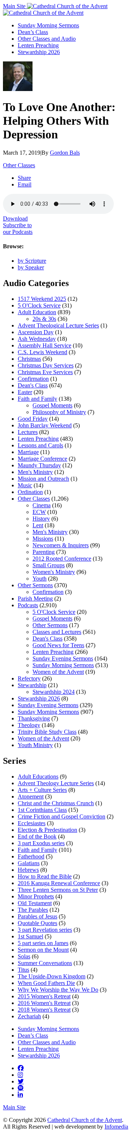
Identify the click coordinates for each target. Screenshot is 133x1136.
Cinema (42, 505)
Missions (43, 538)
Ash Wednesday (37, 339)
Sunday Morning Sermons (48, 25)
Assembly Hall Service (44, 345)
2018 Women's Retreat (44, 1009)
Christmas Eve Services (45, 372)
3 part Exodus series (41, 843)
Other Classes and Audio (47, 39)
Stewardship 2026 (39, 52)
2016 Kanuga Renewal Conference (59, 883)
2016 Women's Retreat (44, 1003)
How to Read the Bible (45, 876)
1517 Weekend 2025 (42, 299)
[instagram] (20, 1075)
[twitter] (21, 1081)
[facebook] (21, 1068)
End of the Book (37, 836)
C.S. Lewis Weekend (42, 352)
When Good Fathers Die (46, 983)
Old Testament (35, 903)
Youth (40, 578)
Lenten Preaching (38, 45)
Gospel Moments (52, 405)
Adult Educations (38, 776)
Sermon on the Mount (43, 950)
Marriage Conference (42, 459)
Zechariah (29, 1016)
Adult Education (37, 312)
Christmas (29, 359)
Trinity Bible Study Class (47, 732)
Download (15, 218)
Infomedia (116, 1126)
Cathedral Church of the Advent (84, 1120)
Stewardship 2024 (54, 692)
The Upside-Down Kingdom (51, 976)
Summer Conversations (45, 963)
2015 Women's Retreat (44, 996)
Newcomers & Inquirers (61, 545)
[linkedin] (20, 1095)
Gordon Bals (65, 152)
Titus (23, 970)
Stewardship (32, 685)
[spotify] (21, 1088)
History (41, 518)
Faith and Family (37, 399)
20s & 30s (44, 319)
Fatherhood (31, 856)
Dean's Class (33, 385)
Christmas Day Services (46, 365)
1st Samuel (30, 936)
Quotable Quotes (37, 923)
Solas (24, 956)
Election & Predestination (47, 830)
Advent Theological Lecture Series (58, 325)
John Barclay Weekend (45, 425)
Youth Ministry (35, 745)
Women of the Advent (58, 672)
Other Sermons (35, 585)
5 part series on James (43, 943)
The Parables (33, 910)
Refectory (29, 678)
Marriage (28, 452)
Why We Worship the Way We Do (58, 990)
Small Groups (49, 565)
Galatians (29, 863)
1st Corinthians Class (42, 810)
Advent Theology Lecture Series (56, 783)
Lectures (28, 432)
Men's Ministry (35, 472)
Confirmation (33, 379)
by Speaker (31, 267)
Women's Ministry (54, 572)
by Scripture (32, 261)
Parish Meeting (35, 598)
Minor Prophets (36, 896)
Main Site (15, 6)
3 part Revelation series (45, 930)
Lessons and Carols (40, 445)
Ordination (30, 492)
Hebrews (28, 870)
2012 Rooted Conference (62, 558)
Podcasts (28, 605)
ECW (39, 512)
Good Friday (33, 419)
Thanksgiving (34, 718)
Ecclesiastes (31, 823)
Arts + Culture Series (42, 790)
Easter (25, 392)
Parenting (44, 552)
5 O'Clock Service (39, 305)
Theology (29, 725)
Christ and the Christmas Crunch (56, 803)
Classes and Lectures (57, 632)
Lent (38, 525)
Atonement (31, 796)
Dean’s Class (33, 32)
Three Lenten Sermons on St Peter (58, 890)
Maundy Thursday (39, 465)
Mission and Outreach (43, 478)
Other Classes (19, 165)
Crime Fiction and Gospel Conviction (61, 816)
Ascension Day (36, 332)
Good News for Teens (58, 645)
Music (25, 485)
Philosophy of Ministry (59, 412)
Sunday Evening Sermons (63, 658)
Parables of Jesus (37, 916)
